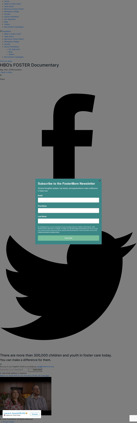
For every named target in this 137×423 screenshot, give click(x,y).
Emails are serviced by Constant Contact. (49, 232)
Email (40, 195)
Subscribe (68, 238)
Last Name (42, 216)
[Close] (99, 180)
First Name (42, 206)
